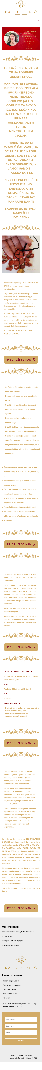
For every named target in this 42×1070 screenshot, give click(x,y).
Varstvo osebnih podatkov (12, 985)
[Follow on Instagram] (7, 950)
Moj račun (6, 998)
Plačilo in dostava (9, 989)
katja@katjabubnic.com (10, 945)
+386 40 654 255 (8, 936)
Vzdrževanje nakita (10, 994)
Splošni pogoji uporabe (11, 981)
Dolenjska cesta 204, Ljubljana (12, 941)
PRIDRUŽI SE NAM (19, 359)
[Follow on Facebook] (3, 950)
